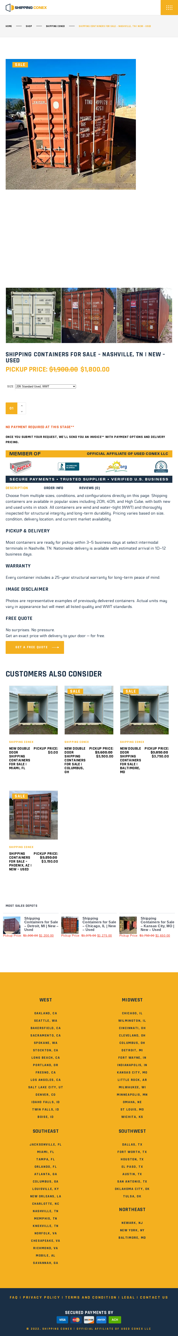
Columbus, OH (132, 1043)
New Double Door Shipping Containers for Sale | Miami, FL (19, 758)
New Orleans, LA (45, 1196)
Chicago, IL (132, 1013)
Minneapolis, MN (132, 1094)
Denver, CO (46, 1094)
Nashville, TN (46, 1211)
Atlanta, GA (45, 1174)
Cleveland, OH (132, 1035)
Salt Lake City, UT (45, 1087)
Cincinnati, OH (132, 1028)
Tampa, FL (45, 1159)
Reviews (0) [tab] (89, 488)
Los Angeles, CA (46, 1080)
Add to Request (51, 408)
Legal (128, 1297)
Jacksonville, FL (46, 1144)
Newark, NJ (132, 1223)
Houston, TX (132, 1159)
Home (9, 26)
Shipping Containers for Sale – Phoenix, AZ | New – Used (20, 861)
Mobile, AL (46, 1255)
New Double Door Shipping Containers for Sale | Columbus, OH (75, 760)
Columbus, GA (46, 1181)
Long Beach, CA (45, 1057)
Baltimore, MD (132, 1237)
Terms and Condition (91, 1297)
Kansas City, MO (132, 1072)
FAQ (14, 1297)
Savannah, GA (45, 1263)
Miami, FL (45, 1152)
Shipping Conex (55, 26)
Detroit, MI (132, 1050)
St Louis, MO (132, 1109)
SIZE (10, 386)
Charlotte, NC (45, 1203)
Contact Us (154, 1297)
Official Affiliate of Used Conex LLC (114, 1329)
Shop (29, 26)
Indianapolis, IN (132, 1065)
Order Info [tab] (53, 488)
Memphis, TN (45, 1218)
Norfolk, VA (46, 1233)
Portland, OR (45, 1065)
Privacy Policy (41, 1297)
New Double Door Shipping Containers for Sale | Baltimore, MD (130, 760)
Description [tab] (17, 488)
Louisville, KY (45, 1189)
